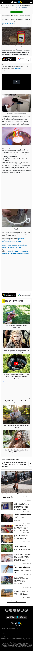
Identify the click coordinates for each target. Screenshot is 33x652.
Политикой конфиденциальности (21, 7)
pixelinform (18, 68)
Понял (16, 12)
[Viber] (14, 610)
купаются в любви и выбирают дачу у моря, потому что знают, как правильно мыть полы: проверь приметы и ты (16, 253)
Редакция (3, 633)
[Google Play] (21, 617)
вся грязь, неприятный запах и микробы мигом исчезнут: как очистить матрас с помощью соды (16, 239)
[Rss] (6, 610)
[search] (2, 2)
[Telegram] (10, 610)
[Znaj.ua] (16, 1)
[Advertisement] (16, 191)
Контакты (3, 636)
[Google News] (18, 610)
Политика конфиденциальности (9, 628)
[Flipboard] (22, 610)
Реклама (3, 631)
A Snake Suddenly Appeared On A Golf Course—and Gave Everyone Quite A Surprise (16, 376)
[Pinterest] (26, 610)
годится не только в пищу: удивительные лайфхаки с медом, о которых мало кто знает (15, 245)
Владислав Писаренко (8, 23)
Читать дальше (16, 601)
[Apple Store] (11, 617)
